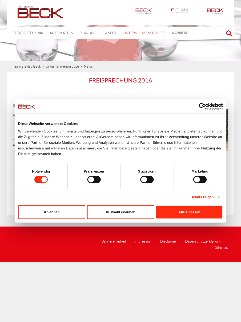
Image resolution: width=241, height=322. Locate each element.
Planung (88, 33)
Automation (215, 12)
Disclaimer (169, 241)
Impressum (143, 241)
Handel (110, 33)
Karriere (180, 33)
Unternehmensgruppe (144, 33)
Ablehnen (52, 212)
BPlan (179, 12)
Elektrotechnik (144, 12)
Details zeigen (202, 197)
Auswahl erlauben (120, 212)
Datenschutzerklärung (203, 241)
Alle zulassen (189, 212)
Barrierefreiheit (114, 241)
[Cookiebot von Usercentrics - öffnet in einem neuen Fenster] (202, 106)
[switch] (94, 179)
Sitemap (221, 247)
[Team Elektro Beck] (40, 15)
